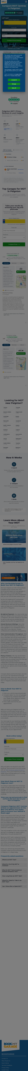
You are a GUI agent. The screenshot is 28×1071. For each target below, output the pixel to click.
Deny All (14, 88)
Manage (14, 84)
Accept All (14, 80)
